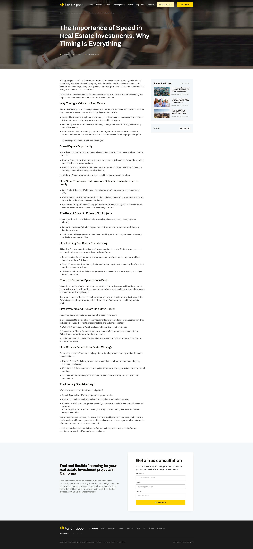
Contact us (150, 5)
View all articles (185, 83)
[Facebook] (81, 533)
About (90, 5)
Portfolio (130, 5)
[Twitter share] (188, 128)
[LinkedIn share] (184, 128)
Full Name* (140, 473)
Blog (137, 5)
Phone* (138, 492)
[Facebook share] (180, 128)
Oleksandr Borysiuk (187, 542)
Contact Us (162, 502)
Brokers (107, 5)
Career (151, 528)
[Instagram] (73, 533)
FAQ (142, 5)
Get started (185, 4)
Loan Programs (118, 5)
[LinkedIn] (77, 533)
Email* (138, 482)
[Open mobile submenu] (124, 4)
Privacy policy (121, 542)
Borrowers (98, 5)
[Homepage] (72, 5)
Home (61, 13)
